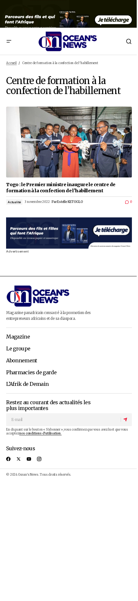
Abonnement (21, 361)
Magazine (18, 337)
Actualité (14, 202)
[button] (9, 41)
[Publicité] (69, 14)
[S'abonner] (126, 420)
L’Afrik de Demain (27, 384)
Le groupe (18, 349)
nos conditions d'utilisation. (40, 433)
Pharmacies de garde (31, 373)
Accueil (11, 63)
